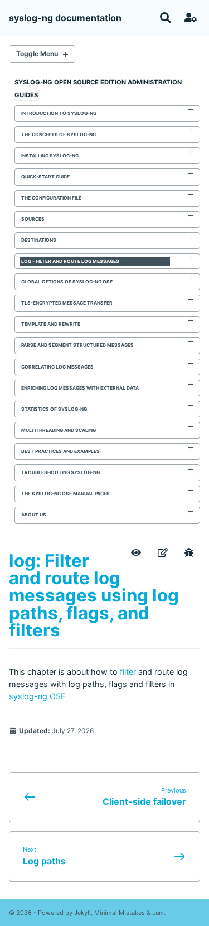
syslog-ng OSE (37, 696)
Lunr (158, 913)
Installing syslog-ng (50, 155)
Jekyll (82, 913)
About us (33, 514)
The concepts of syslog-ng (58, 134)
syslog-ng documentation (65, 18)
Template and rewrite (50, 324)
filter (128, 671)
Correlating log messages (57, 367)
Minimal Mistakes (119, 913)
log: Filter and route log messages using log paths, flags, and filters (94, 595)
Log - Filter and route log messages (70, 261)
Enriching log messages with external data (80, 388)
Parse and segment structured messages (77, 345)
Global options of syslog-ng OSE (67, 282)
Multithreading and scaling (58, 430)
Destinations (38, 240)
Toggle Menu (37, 53)
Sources (33, 219)
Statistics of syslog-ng (54, 409)
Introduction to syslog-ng (58, 113)
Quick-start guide (45, 177)
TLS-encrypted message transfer (67, 303)
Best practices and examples (60, 451)
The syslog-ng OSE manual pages (65, 493)
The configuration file (51, 198)
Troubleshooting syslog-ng (60, 472)
